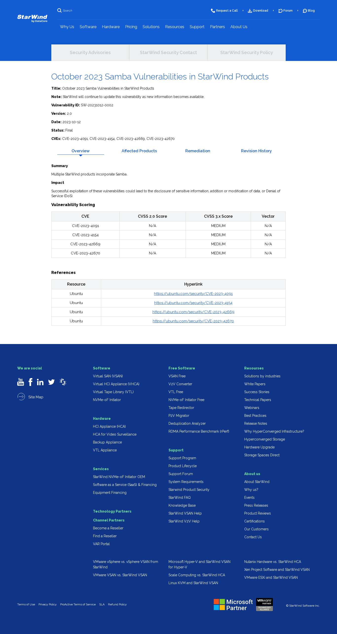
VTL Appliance (105, 450)
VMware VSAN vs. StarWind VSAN (120, 575)
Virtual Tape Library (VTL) (113, 392)
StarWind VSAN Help (185, 513)
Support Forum (180, 474)
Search (67, 10)
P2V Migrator (178, 416)
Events (249, 498)
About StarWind (256, 482)
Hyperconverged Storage (264, 439)
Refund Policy (117, 604)
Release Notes (255, 423)
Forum (288, 10)
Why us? (251, 490)
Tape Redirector (181, 408)
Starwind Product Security (188, 490)
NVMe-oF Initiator (107, 400)
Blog (311, 10)
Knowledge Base (182, 505)
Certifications (254, 521)
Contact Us (253, 537)
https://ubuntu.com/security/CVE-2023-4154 (193, 303)
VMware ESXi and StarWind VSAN (271, 577)
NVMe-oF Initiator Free (186, 400)
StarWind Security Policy (246, 52)
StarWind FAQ (179, 498)
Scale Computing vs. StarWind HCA (196, 575)
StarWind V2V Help (184, 521)
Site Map (35, 397)
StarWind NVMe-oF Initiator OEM (119, 477)
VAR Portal (101, 544)
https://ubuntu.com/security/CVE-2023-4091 (193, 293)
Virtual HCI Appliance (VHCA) (116, 384)
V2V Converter (180, 384)
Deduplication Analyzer (187, 423)
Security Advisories (90, 52)
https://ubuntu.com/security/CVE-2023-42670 (193, 321)
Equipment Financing (110, 493)
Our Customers (256, 529)
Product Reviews (257, 513)
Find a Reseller (105, 536)
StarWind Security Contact (168, 52)
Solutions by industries (262, 376)
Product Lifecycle (182, 466)
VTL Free (175, 392)
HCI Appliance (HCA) (109, 426)
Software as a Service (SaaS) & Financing (125, 485)
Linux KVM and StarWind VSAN (193, 583)
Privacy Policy (47, 604)
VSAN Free (177, 376)
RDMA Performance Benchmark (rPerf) (198, 431)
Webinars (251, 408)
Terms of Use (26, 604)
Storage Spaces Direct (262, 455)
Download (260, 10)
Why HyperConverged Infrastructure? (274, 431)
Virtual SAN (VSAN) (108, 376)
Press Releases (256, 505)
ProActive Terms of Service (78, 604)
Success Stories (256, 392)
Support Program (182, 458)
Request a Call (227, 10)
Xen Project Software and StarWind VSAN (277, 570)
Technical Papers (257, 400)
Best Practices (255, 416)
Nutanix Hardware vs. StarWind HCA (272, 562)
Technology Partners (112, 511)
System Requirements (186, 482)
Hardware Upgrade (259, 447)
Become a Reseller (108, 528)
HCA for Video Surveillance (114, 434)
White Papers (254, 384)
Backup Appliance (107, 442)
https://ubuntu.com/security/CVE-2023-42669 (193, 312)
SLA (102, 604)
